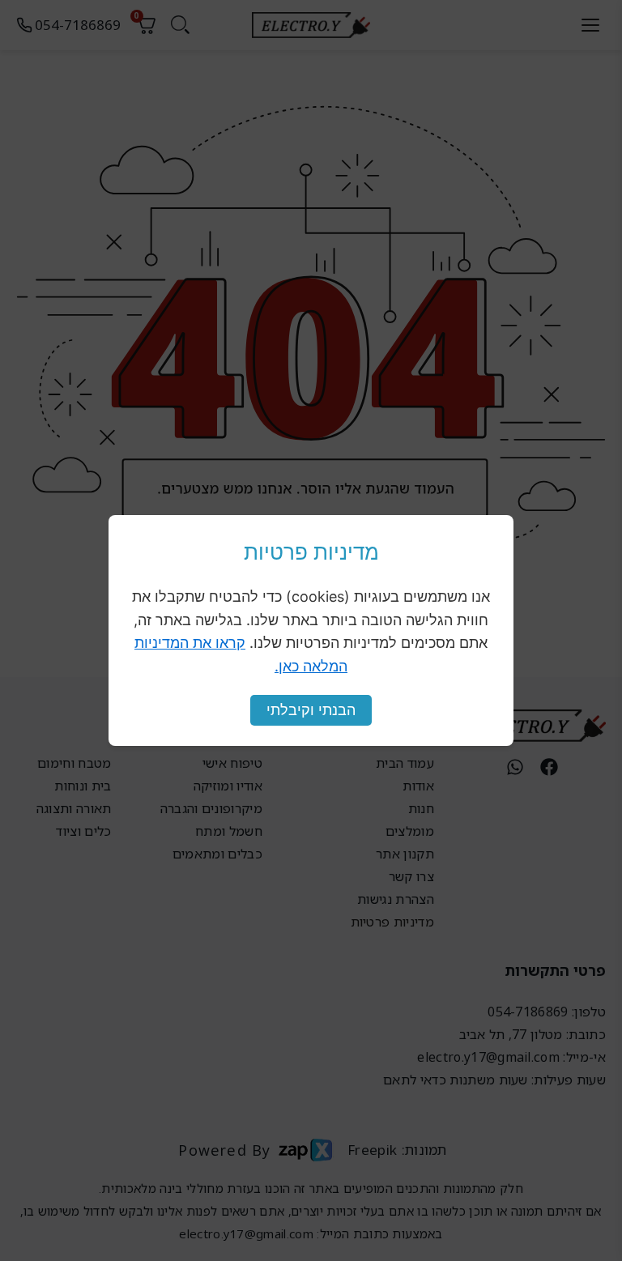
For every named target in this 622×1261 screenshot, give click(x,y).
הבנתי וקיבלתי (311, 709)
